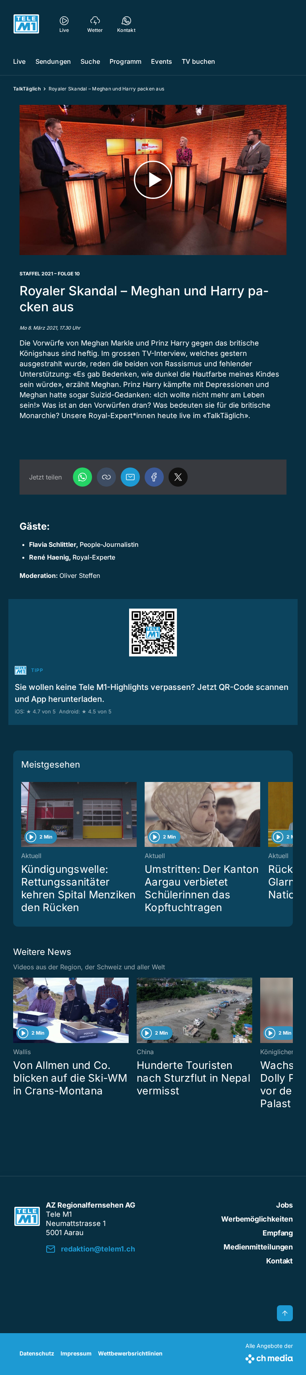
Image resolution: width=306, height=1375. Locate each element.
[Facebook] (154, 477)
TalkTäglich (27, 89)
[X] (178, 477)
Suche (90, 61)
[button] (106, 477)
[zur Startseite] (26, 23)
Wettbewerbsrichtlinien (130, 1353)
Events (161, 61)
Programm (125, 61)
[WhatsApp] (82, 477)
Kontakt (279, 1261)
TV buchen (198, 61)
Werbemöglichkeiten (257, 1219)
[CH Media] (269, 1357)
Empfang (278, 1233)
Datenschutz (37, 1353)
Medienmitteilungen (258, 1247)
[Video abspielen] (153, 180)
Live (19, 61)
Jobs (284, 1205)
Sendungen (53, 61)
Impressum (76, 1353)
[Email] (130, 477)
